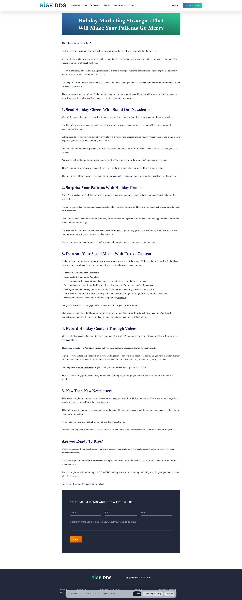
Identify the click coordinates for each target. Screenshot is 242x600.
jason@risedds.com (140, 577)
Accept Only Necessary (152, 594)
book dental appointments (159, 82)
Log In (175, 5)
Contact (132, 5)
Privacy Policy (109, 594)
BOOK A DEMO (192, 5)
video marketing (86, 367)
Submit (76, 539)
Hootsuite (121, 297)
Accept (137, 594)
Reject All (169, 594)
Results (107, 5)
